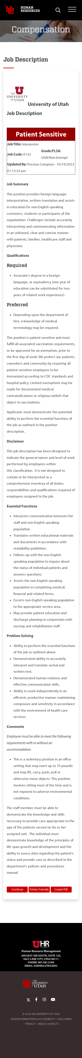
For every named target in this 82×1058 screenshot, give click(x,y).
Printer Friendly (39, 889)
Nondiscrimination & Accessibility (33, 1019)
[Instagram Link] (44, 999)
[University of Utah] (41, 984)
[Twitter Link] (28, 999)
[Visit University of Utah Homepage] (10, 10)
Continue (17, 889)
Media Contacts (48, 1023)
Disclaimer (64, 1019)
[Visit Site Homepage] (41, 943)
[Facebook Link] (36, 999)
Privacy (30, 1023)
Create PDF (61, 889)
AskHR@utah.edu (45, 965)
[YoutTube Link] (53, 999)
